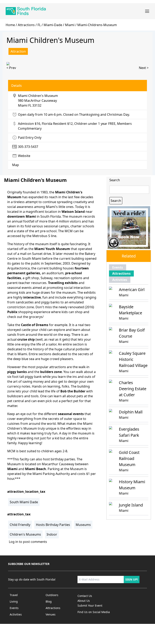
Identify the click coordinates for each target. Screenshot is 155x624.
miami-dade (53, 25)
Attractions (26, 25)
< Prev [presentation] (11, 68)
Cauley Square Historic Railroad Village (133, 359)
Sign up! (131, 579)
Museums (83, 524)
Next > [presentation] (144, 68)
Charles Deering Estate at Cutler (132, 388)
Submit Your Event (90, 605)
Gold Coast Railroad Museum (129, 458)
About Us (84, 601)
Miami (22, 105)
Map (15, 165)
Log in (13, 541)
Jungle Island (131, 505)
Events (117, 267)
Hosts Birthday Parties (53, 524)
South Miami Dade (24, 502)
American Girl (132, 289)
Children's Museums (25, 534)
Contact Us (85, 596)
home (10, 25)
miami (69, 25)
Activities (119, 280)
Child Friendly (20, 524)
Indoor (52, 534)
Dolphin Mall (130, 412)
